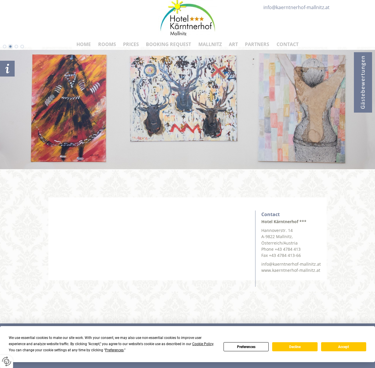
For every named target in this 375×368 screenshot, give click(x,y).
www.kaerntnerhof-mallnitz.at (290, 270)
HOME (83, 44)
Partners (257, 44)
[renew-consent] (6, 361)
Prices (131, 44)
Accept (343, 347)
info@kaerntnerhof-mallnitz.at (291, 264)
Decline (295, 347)
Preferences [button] (114, 350)
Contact (288, 44)
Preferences (246, 347)
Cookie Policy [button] (202, 344)
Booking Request (168, 44)
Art (233, 44)
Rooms (107, 44)
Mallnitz (210, 44)
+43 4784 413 (288, 249)
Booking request (7, 69)
